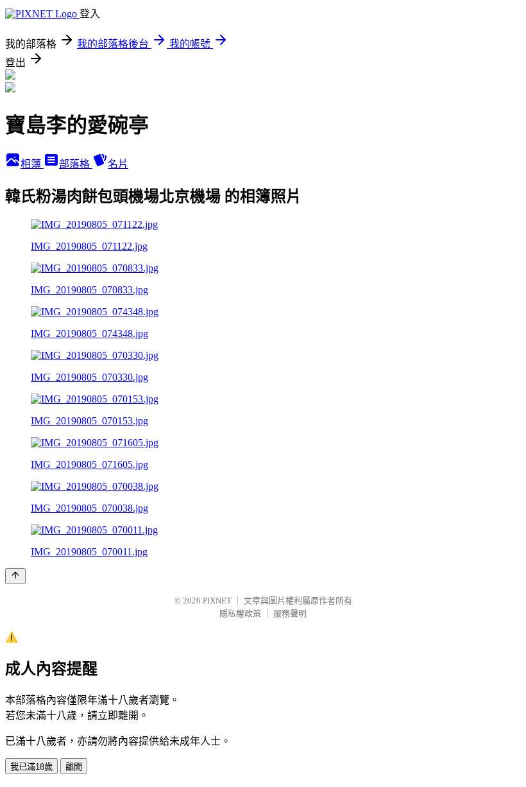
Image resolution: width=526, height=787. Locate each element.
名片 (118, 164)
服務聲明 (290, 613)
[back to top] (15, 576)
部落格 (75, 164)
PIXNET (217, 600)
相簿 (32, 164)
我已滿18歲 (31, 767)
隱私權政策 (240, 613)
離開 (73, 767)
